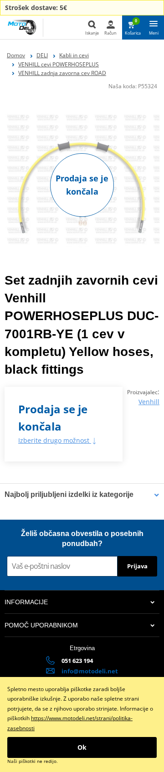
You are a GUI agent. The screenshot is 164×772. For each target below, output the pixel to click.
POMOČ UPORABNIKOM (41, 625)
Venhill (148, 401)
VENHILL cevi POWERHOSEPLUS (58, 64)
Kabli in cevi (74, 55)
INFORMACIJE (26, 602)
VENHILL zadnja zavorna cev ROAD (62, 73)
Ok (82, 747)
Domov (16, 55)
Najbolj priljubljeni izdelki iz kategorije (69, 494)
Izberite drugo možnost (54, 440)
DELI (42, 55)
